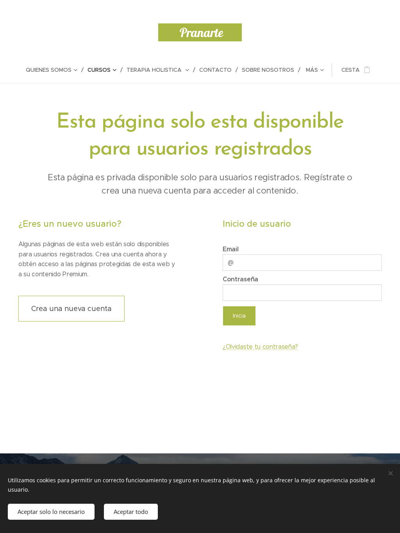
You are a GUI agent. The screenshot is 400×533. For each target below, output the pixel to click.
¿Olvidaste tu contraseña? (260, 346)
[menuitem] (55, 70)
